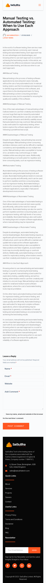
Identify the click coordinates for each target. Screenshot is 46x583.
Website (8, 383)
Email (8, 376)
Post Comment (16, 426)
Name (8, 368)
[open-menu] (39, 5)
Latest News (8, 38)
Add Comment (12, 391)
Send (34, 550)
